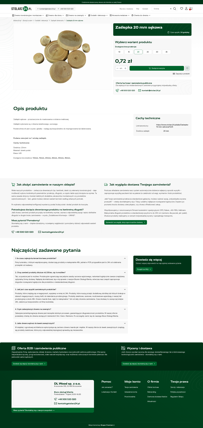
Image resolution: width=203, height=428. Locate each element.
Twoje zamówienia (131, 387)
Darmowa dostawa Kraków (157, 397)
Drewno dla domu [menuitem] (55, 15)
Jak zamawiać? (107, 387)
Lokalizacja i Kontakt (109, 392)
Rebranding (151, 392)
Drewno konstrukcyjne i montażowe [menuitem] (28, 15)
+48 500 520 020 (67, 399)
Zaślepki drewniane (57, 20)
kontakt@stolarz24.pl (69, 403)
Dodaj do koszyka (158, 68)
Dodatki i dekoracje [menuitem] (98, 15)
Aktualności (151, 401)
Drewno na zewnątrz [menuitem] (76, 15)
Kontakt (145, 9)
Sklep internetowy (100, 425)
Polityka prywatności (178, 392)
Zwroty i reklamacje (177, 387)
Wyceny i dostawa (126, 9)
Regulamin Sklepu (176, 397)
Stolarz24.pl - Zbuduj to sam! (22, 20)
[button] (175, 8)
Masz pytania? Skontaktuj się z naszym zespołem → (33, 410)
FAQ (137, 9)
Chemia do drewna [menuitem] (141, 15)
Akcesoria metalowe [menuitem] (119, 15)
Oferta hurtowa (153, 387)
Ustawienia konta (131, 392)
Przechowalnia (130, 397)
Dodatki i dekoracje (41, 20)
